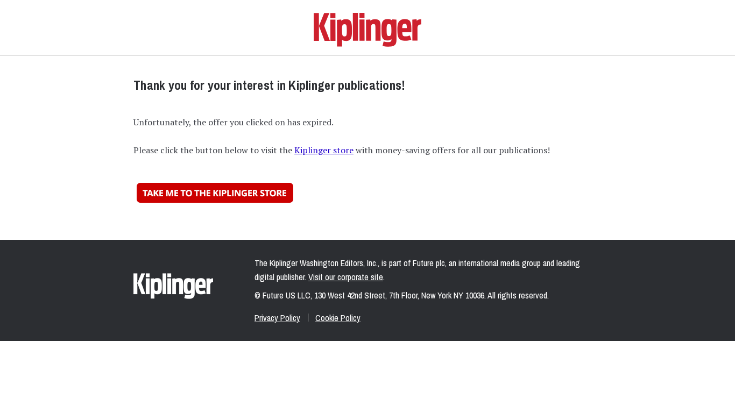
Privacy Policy (277, 318)
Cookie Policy (338, 318)
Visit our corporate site (345, 277)
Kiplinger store (324, 150)
